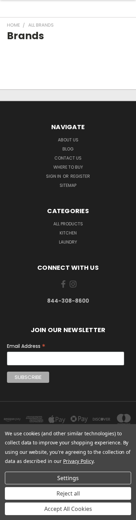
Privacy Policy (78, 461)
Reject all (68, 493)
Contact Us (68, 158)
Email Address (26, 346)
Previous (11, 513)
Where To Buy (68, 167)
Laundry (68, 242)
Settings (68, 478)
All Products (68, 224)
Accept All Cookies (68, 509)
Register (80, 176)
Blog (68, 149)
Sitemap (68, 185)
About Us (68, 140)
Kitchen (68, 233)
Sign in (54, 176)
